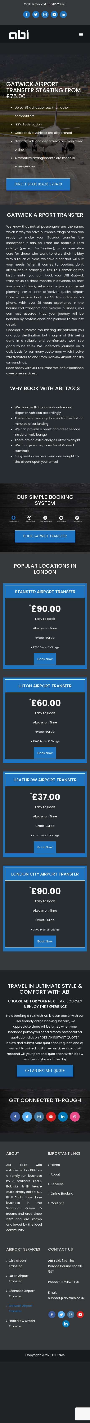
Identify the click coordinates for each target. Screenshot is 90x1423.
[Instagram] (70, 1314)
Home (55, 1164)
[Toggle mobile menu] (81, 34)
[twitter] (27, 1117)
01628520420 (69, 1282)
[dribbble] (75, 1117)
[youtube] (51, 1117)
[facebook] (15, 1117)
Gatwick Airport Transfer (21, 1308)
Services (57, 1184)
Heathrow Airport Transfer (22, 1323)
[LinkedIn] (65, 1323)
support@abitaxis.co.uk (66, 1298)
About (55, 1174)
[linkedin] (63, 1117)
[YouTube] (80, 1314)
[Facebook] (51, 1314)
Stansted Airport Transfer (22, 1293)
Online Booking (62, 1193)
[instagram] (39, 1117)
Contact (57, 1203)
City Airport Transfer (17, 1263)
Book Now (45, 659)
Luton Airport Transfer (19, 1278)
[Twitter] (61, 1314)
